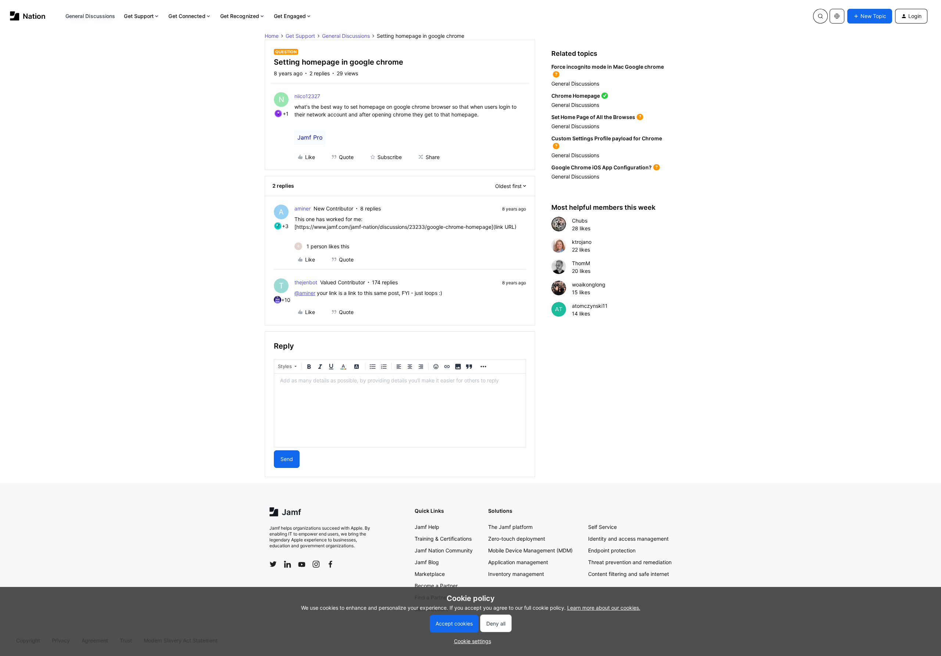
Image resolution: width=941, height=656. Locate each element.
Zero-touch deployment (516, 539)
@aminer (304, 293)
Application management (518, 562)
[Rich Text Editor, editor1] (400, 410)
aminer (302, 208)
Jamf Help (427, 527)
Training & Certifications (443, 539)
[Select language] (837, 16)
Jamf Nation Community (444, 550)
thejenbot (305, 282)
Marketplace (430, 574)
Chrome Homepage (575, 96)
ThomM (581, 263)
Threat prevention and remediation (630, 562)
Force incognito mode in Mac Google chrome (607, 67)
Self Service (602, 527)
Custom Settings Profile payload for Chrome (606, 138)
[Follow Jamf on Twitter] (273, 564)
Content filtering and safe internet (628, 574)
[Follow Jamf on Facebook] (330, 564)
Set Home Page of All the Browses (593, 117)
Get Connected (186, 16)
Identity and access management (628, 539)
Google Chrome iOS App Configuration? (601, 167)
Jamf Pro (310, 137)
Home (272, 36)
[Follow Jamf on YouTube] (301, 564)
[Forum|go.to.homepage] (28, 16)
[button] (869, 16)
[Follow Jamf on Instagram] (316, 564)
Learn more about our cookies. (603, 608)
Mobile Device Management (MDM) (530, 550)
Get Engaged (290, 16)
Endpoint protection (612, 550)
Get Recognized (239, 16)
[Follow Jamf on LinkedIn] (287, 564)
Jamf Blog (427, 562)
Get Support (139, 16)
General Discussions (90, 16)
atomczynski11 (590, 306)
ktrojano (581, 242)
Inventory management (516, 574)
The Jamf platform (510, 527)
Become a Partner (436, 586)
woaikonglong (588, 284)
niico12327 (307, 96)
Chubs (579, 220)
